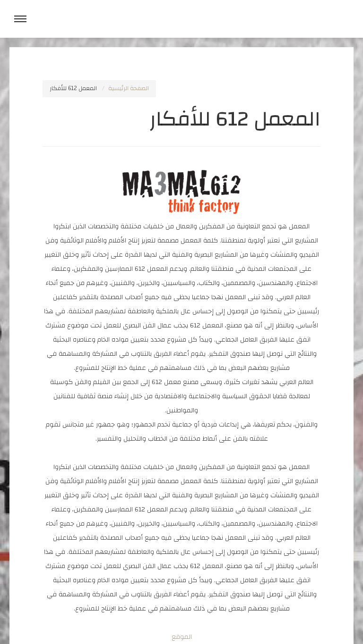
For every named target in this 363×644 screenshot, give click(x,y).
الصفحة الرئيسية (128, 88)
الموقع (182, 637)
